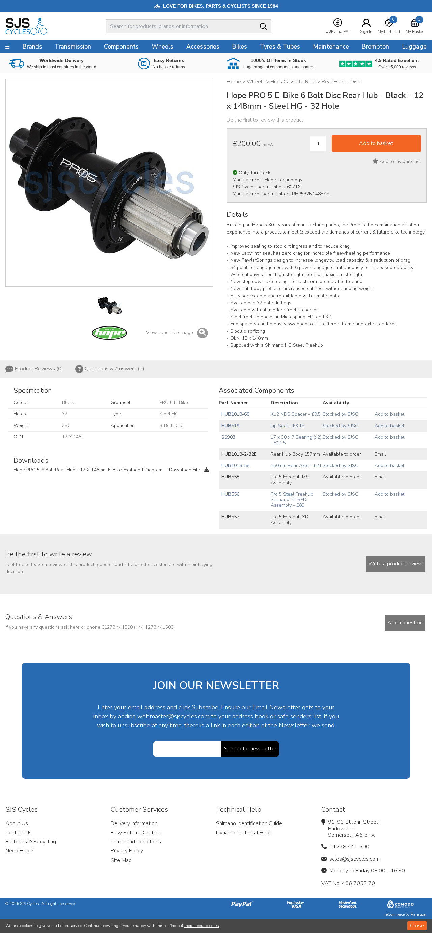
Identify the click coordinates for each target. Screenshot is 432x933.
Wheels (162, 46)
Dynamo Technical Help (243, 832)
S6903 (228, 437)
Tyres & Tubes (280, 46)
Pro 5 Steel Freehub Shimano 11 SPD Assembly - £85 (292, 500)
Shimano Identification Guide (249, 823)
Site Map (121, 860)
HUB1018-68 (235, 414)
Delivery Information (134, 823)
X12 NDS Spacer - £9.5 (296, 414)
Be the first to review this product (265, 120)
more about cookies (201, 925)
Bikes (239, 46)
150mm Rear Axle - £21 (296, 465)
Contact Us (18, 832)
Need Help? (19, 850)
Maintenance (331, 46)
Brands (32, 46)
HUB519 (230, 426)
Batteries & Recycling (30, 841)
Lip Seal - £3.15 (287, 426)
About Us (16, 823)
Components (121, 46)
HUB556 (230, 494)
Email (380, 454)
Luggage (414, 46)
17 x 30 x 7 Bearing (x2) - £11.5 (296, 440)
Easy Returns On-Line (136, 832)
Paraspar (419, 914)
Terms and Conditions (136, 841)
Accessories (202, 46)
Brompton (375, 46)
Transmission (73, 46)
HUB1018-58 (235, 465)
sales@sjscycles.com (354, 859)
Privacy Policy (127, 850)
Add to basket (389, 414)
